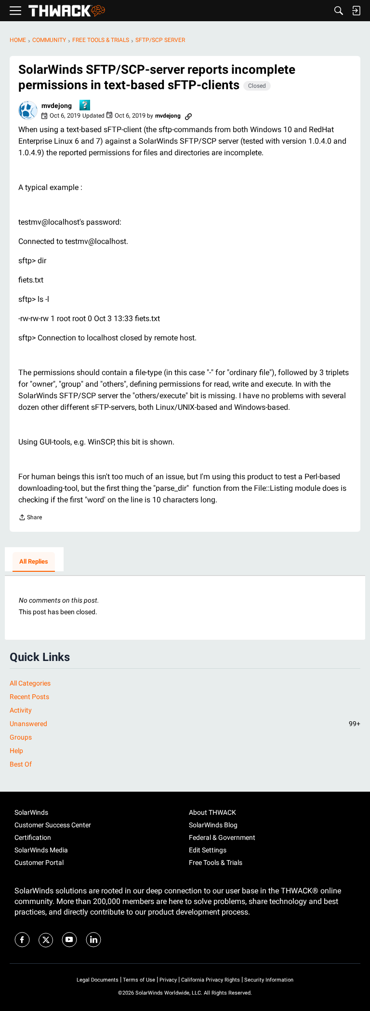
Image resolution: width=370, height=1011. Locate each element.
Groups (21, 737)
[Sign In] (356, 10)
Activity (21, 710)
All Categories (30, 683)
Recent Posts (29, 697)
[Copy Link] (188, 115)
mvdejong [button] (56, 105)
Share (30, 518)
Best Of (21, 764)
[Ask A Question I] (85, 105)
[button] (28, 110)
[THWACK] (66, 11)
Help (16, 751)
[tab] (34, 562)
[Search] (338, 10)
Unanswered (185, 724)
